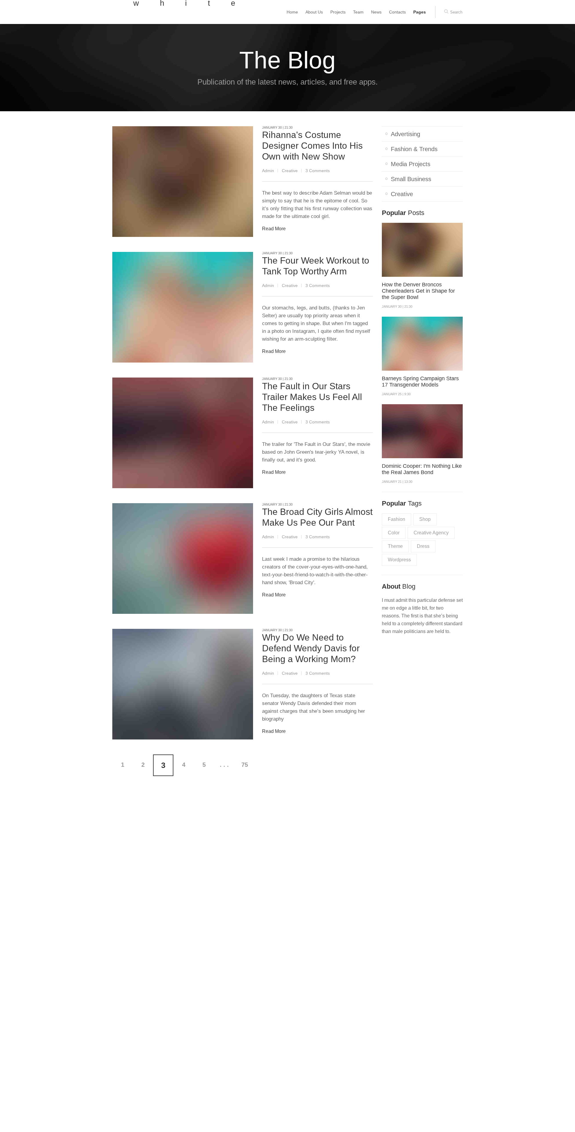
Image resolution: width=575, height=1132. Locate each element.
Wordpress (399, 559)
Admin (268, 170)
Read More (274, 228)
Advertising (405, 134)
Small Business (411, 179)
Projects (338, 12)
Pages (419, 12)
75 (244, 764)
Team (358, 12)
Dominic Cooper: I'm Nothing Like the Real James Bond (422, 469)
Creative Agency (431, 532)
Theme (395, 546)
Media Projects (410, 164)
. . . (224, 764)
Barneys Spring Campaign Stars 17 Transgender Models (420, 381)
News (376, 12)
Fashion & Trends (414, 149)
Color (394, 532)
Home (292, 12)
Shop (425, 519)
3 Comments (317, 170)
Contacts (397, 12)
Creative (290, 170)
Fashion (396, 519)
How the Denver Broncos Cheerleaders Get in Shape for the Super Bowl (418, 291)
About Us (314, 12)
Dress (423, 546)
